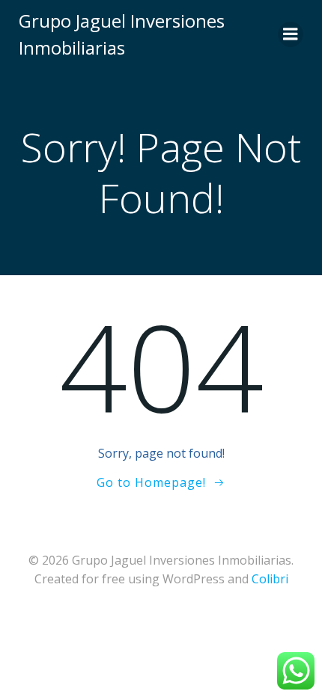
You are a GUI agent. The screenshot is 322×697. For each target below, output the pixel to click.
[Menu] (290, 34)
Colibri (270, 579)
